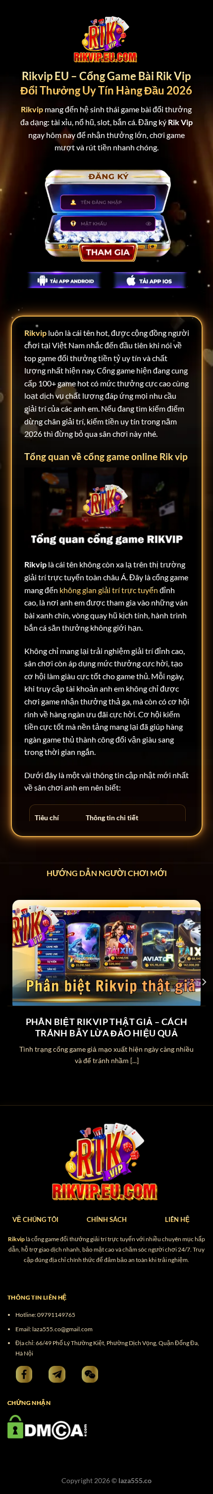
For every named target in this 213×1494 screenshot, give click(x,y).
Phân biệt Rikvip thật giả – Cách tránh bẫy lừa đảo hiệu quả (107, 1027)
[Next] (204, 982)
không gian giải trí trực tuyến (108, 590)
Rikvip (35, 332)
